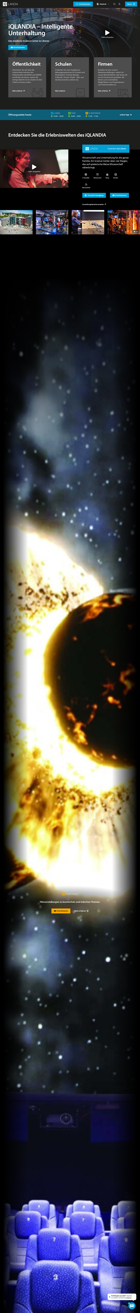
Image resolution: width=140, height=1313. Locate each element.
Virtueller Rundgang (95, 195)
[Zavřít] (134, 1295)
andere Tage (124, 115)
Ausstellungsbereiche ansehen (93, 204)
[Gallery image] (16, 222)
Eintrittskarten (19, 47)
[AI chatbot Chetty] (131, 1305)
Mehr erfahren (17, 91)
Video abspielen (107, 37)
